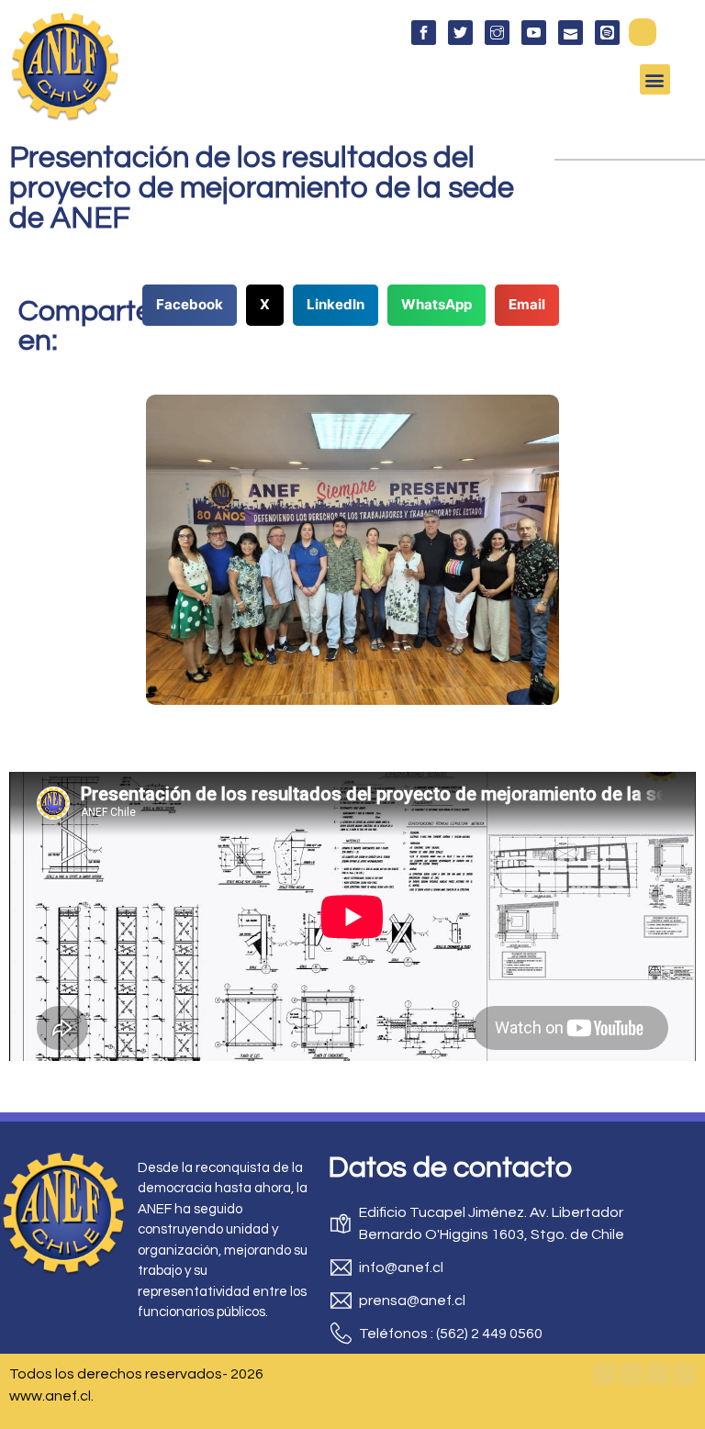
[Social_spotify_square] (607, 32)
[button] (642, 32)
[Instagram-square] (658, 1374)
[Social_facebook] (423, 32)
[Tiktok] (685, 1374)
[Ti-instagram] (497, 32)
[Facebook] (605, 1374)
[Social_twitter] (460, 32)
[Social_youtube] (533, 32)
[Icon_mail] (570, 32)
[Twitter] (632, 1374)
